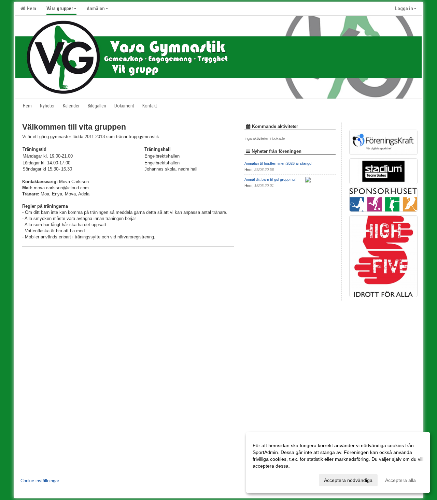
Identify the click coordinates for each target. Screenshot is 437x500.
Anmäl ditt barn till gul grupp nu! (270, 179)
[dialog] (338, 462)
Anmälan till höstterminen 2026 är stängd (277, 163)
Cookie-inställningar (39, 480)
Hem (30, 8)
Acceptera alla (400, 480)
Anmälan (96, 8)
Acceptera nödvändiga (348, 480)
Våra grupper (59, 8)
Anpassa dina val (271, 479)
